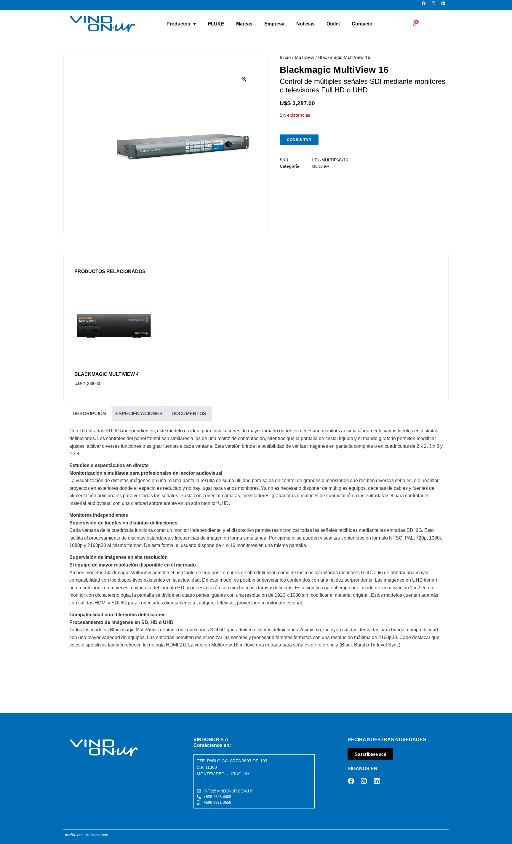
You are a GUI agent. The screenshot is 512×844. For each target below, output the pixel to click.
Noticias (305, 23)
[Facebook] (425, 5)
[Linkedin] (445, 5)
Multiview (304, 57)
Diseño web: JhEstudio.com (85, 835)
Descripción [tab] (89, 413)
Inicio (285, 57)
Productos (178, 23)
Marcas (244, 23)
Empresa (274, 23)
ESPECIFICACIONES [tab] (139, 413)
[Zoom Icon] (244, 79)
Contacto (362, 23)
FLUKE (216, 23)
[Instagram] (435, 5)
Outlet (333, 23)
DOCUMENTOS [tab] (189, 413)
